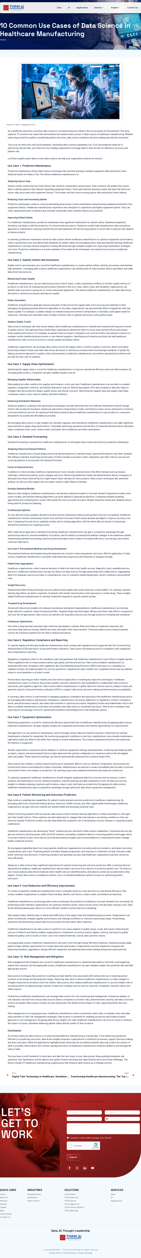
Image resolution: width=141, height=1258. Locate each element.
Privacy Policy (69, 1253)
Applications (82, 7)
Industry (98, 7)
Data (59, 7)
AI (69, 7)
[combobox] (107, 1119)
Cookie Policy (55, 1253)
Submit (73, 1157)
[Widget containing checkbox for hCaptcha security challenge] (83, 1145)
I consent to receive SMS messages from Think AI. (91, 1138)
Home (3, 39)
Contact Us (132, 7)
